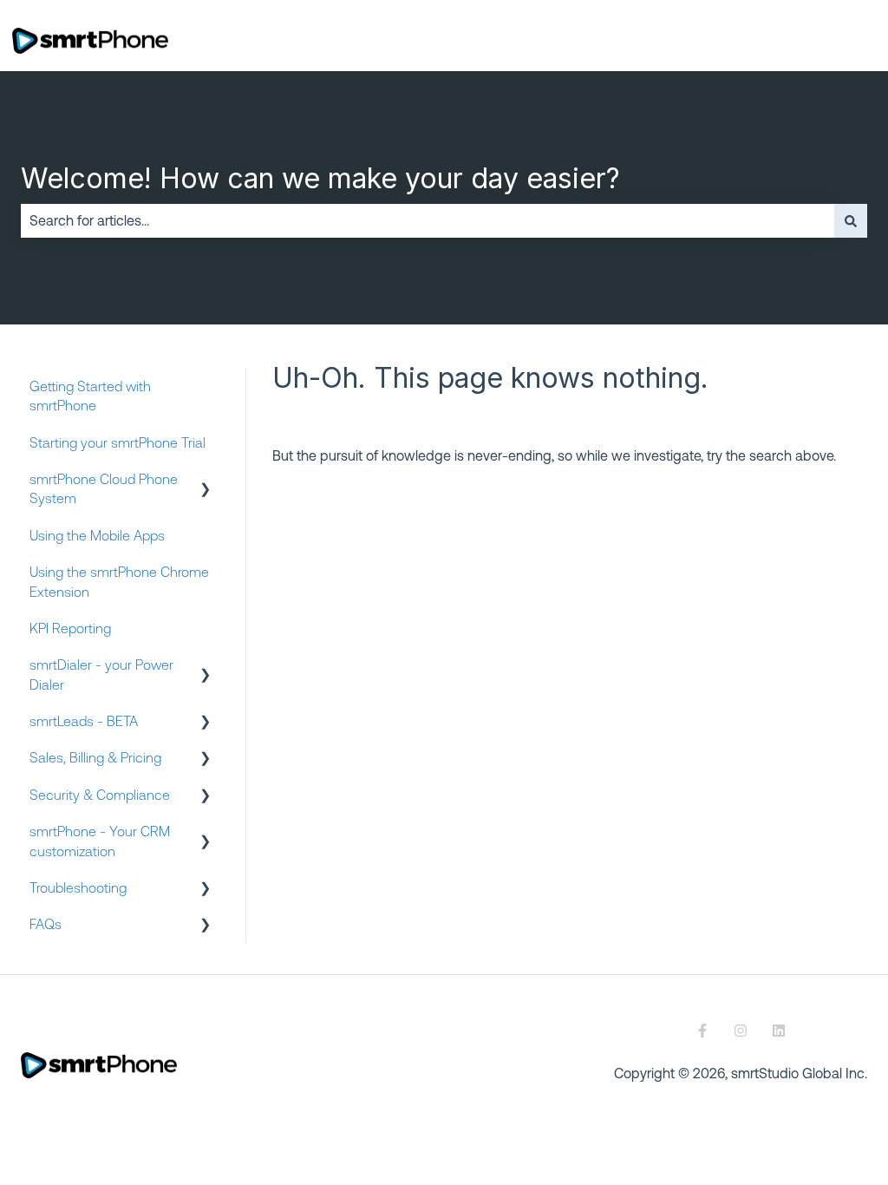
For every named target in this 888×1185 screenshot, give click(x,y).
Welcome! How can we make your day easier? (320, 178)
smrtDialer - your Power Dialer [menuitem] (101, 674)
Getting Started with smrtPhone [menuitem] (90, 395)
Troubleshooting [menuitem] (78, 887)
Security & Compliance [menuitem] (99, 794)
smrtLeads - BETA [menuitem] (83, 721)
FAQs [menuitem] (45, 924)
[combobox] (427, 220)
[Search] (850, 220)
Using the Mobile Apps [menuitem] (97, 535)
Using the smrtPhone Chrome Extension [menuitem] (119, 581)
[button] (205, 480)
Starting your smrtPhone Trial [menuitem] (117, 442)
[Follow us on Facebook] (702, 1030)
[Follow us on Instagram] (740, 1030)
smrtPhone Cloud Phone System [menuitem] (103, 488)
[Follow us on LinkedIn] (779, 1030)
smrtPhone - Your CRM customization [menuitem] (99, 840)
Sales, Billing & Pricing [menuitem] (95, 757)
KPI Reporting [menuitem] (70, 628)
